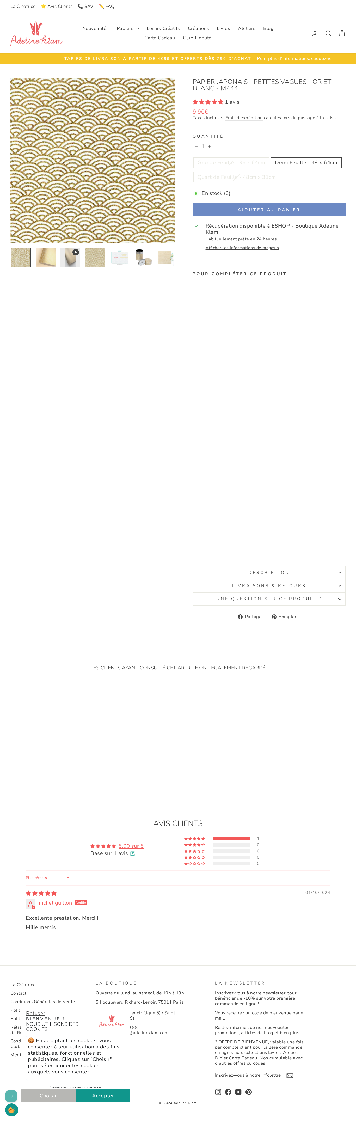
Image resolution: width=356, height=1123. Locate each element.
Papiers (126, 28)
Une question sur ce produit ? (269, 599)
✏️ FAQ (107, 6)
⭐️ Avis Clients (56, 6)
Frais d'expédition (244, 118)
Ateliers (246, 28)
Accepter (103, 1095)
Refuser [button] (35, 1013)
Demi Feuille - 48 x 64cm (306, 162)
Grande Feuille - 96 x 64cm (231, 162)
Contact (18, 993)
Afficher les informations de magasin (242, 248)
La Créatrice (22, 6)
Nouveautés (95, 28)
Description (269, 573)
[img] (41, 893)
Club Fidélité (197, 38)
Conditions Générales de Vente (42, 1002)
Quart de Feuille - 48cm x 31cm (237, 177)
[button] (209, 102)
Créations (198, 28)
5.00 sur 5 (131, 846)
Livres (223, 28)
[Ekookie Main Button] (11, 1109)
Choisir (48, 1095)
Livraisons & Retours (269, 586)
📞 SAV (86, 6)
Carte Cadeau (159, 38)
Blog (268, 28)
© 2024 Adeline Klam (178, 1103)
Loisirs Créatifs (163, 28)
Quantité (208, 136)
